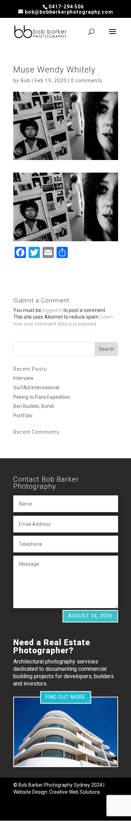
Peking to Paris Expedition (41, 397)
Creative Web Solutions (74, 792)
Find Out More (66, 697)
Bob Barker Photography (46, 785)
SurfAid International (36, 387)
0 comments (86, 80)
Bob (25, 80)
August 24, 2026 (90, 616)
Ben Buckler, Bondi (33, 406)
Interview (23, 378)
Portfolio (22, 415)
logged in (52, 310)
